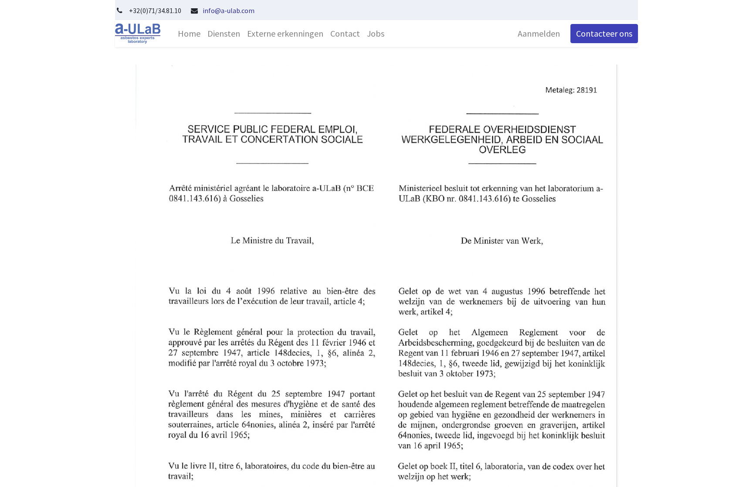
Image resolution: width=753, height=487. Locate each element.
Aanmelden (539, 33)
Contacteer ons (604, 33)
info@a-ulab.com (228, 10)
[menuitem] (189, 34)
